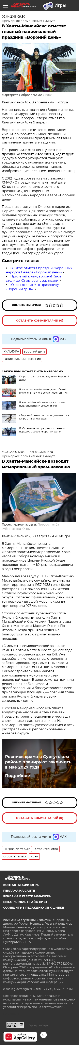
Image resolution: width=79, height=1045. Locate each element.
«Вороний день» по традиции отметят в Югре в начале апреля (44, 417)
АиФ (48, 95)
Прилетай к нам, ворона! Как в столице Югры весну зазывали (33, 278)
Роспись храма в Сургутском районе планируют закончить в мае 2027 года (38, 762)
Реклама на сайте (19, 890)
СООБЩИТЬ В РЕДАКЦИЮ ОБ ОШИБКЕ (33, 907)
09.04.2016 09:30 (13, 16)
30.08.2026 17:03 (13, 452)
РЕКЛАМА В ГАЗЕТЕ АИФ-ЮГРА (27, 896)
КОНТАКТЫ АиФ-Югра (21, 885)
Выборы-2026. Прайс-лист (25, 902)
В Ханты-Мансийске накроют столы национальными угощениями (42, 404)
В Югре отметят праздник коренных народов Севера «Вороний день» (39, 270)
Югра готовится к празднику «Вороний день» (32, 287)
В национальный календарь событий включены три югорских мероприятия (43, 391)
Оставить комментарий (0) (39, 320)
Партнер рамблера (38, 1025)
